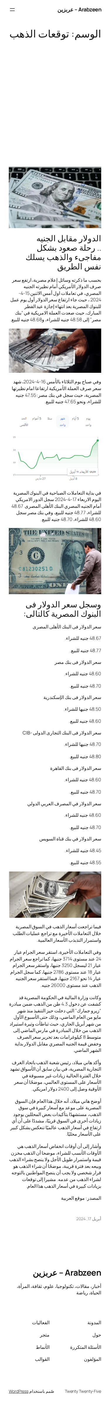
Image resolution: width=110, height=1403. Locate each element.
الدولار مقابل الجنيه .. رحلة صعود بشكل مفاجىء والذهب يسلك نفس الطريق (63, 252)
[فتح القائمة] (12, 9)
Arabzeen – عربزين (79, 9)
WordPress (18, 1391)
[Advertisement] (55, 100)
